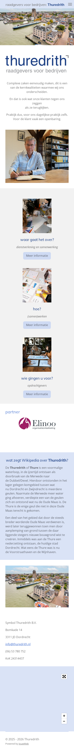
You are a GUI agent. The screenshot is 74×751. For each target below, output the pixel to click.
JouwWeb (24, 743)
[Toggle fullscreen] (64, 676)
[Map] (37, 699)
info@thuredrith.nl (18, 644)
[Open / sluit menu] (70, 4)
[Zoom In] (64, 715)
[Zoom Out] (64, 721)
